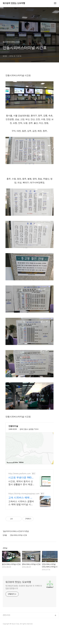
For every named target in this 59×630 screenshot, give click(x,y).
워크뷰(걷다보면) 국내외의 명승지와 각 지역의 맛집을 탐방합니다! (23, 587)
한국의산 (6, 620)
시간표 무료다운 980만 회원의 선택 (21, 477)
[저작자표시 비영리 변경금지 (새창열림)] (37, 519)
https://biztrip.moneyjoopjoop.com (23, 493)
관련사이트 (6, 615)
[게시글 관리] (18, 519)
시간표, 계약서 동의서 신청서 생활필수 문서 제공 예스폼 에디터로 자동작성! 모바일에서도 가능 (20, 483)
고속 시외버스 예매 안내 (20, 497)
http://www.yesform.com (19, 473)
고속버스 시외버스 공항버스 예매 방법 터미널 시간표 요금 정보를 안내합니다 (21, 503)
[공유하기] (15, 519)
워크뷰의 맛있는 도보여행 (14, 3)
